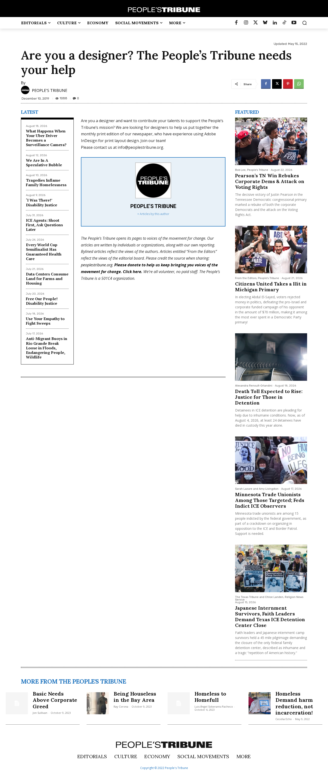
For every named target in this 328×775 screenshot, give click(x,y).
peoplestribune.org (96, 265)
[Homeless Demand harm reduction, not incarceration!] (260, 703)
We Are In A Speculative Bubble (44, 162)
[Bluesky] (265, 23)
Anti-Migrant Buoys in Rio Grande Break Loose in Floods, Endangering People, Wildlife (46, 348)
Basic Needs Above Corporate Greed (55, 700)
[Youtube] (294, 23)
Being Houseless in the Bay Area (135, 696)
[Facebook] (236, 23)
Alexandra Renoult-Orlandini (253, 385)
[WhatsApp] (299, 84)
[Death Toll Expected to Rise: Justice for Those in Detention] (271, 357)
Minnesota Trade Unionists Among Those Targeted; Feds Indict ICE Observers (269, 500)
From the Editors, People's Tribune (257, 278)
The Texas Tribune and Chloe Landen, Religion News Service (269, 598)
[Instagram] (246, 23)
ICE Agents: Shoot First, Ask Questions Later (44, 225)
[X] (277, 84)
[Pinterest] (288, 84)
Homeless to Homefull (210, 696)
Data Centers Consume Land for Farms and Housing (47, 278)
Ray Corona (121, 706)
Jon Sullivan (40, 713)
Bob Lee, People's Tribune (251, 170)
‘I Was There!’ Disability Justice (41, 202)
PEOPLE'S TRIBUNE (49, 90)
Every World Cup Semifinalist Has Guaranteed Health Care (43, 251)
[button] (304, 23)
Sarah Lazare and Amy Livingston (257, 488)
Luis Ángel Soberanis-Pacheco (213, 706)
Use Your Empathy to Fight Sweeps (45, 321)
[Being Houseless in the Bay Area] (98, 703)
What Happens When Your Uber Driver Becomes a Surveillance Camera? (46, 138)
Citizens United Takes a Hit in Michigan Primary (271, 286)
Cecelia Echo (283, 719)
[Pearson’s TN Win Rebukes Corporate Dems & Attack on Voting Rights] (271, 141)
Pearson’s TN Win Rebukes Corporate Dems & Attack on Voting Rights (269, 181)
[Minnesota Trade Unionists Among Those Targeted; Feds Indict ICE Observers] (271, 460)
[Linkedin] (274, 23)
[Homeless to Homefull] (179, 703)
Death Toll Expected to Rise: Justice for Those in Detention (269, 397)
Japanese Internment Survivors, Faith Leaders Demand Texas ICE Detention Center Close (270, 616)
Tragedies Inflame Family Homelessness (46, 182)
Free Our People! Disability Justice (42, 301)
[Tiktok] (284, 23)
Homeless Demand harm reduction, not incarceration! (294, 703)
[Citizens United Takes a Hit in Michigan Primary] (271, 249)
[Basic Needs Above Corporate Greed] (17, 703)
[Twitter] (255, 23)
